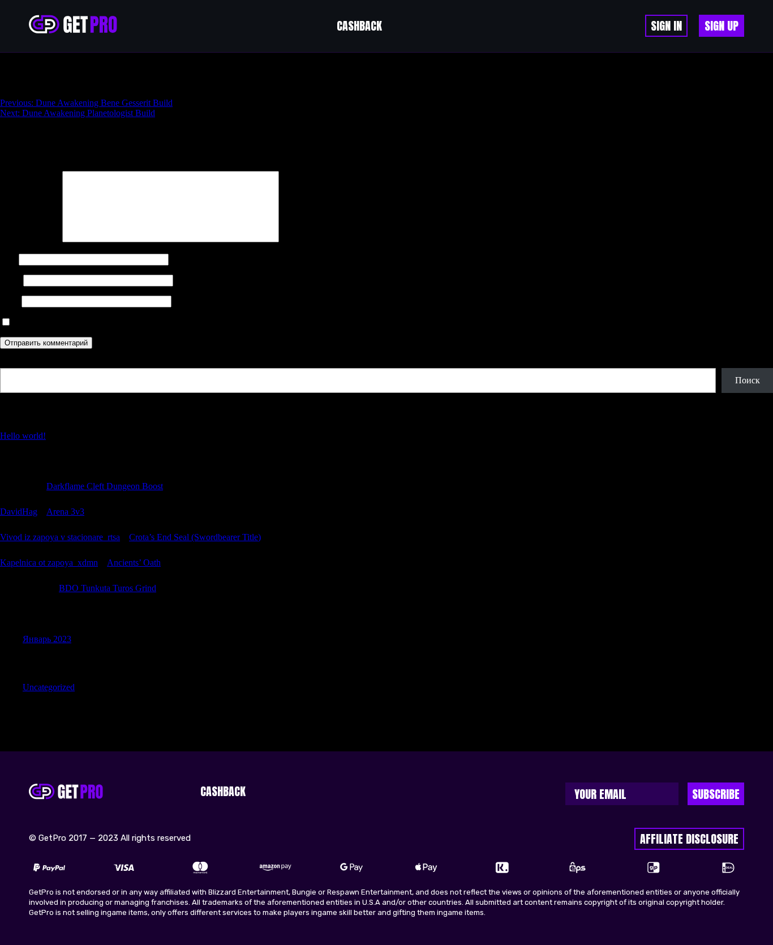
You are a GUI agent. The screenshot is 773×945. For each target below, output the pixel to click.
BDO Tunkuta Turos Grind (107, 588)
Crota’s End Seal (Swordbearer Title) (195, 537)
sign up (721, 26)
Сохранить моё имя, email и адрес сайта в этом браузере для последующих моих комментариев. (198, 322)
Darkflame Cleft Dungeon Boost (104, 486)
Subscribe (716, 794)
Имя (8, 259)
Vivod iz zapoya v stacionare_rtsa (60, 537)
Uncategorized (49, 687)
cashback (359, 26)
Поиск (12, 362)
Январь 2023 (47, 639)
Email (10, 280)
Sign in (666, 26)
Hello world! (23, 436)
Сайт (9, 301)
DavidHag (18, 511)
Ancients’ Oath (134, 562)
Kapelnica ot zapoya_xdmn (49, 562)
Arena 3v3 (65, 511)
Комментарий (30, 239)
